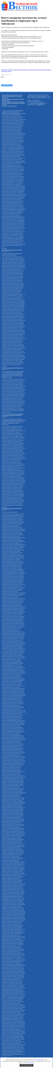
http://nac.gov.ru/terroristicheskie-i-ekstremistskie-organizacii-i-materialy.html (13, 414)
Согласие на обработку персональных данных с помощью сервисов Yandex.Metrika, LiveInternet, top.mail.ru (13, 103)
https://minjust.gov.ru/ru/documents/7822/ (12, 508)
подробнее (39, 1059)
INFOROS (40, 104)
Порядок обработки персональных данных (12, 95)
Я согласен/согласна (26, 1065)
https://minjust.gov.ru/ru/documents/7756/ (12, 250)
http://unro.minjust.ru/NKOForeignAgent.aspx (12, 368)
